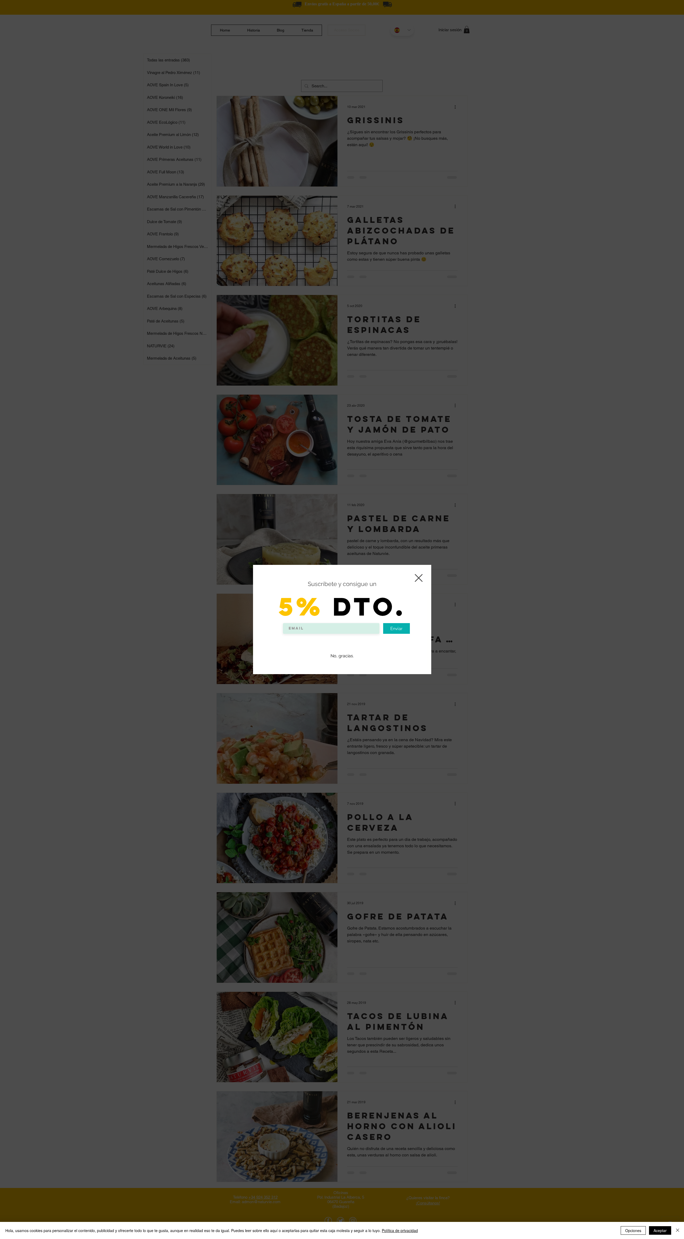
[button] (419, 578)
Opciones (633, 1230)
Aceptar (660, 1230)
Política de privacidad (400, 1230)
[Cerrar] (677, 1230)
